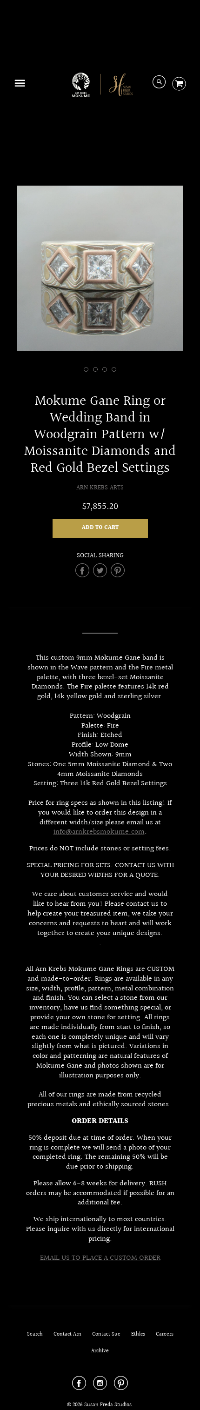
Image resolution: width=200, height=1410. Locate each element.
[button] (100, 528)
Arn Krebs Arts (100, 487)
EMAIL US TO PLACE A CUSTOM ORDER (100, 1258)
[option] (100, 268)
